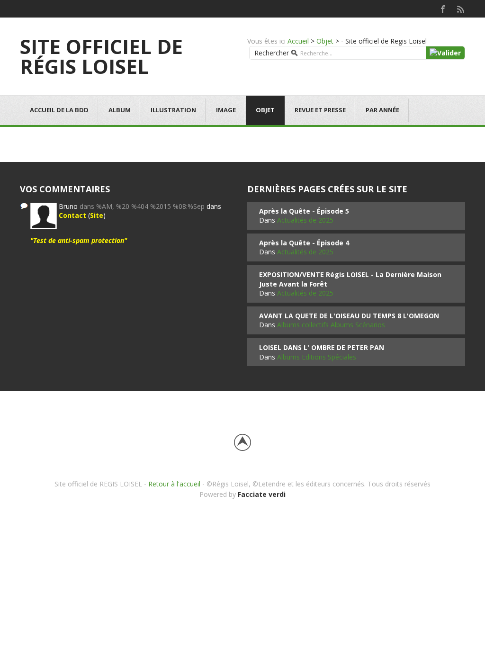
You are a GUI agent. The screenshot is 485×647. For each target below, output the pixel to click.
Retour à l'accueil (174, 483)
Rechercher (271, 52)
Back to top (242, 442)
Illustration (173, 110)
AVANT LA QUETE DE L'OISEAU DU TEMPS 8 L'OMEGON (349, 315)
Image (226, 110)
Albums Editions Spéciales (316, 356)
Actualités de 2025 (305, 220)
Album (119, 110)
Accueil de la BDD (59, 110)
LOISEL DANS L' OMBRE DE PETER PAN (321, 347)
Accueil (298, 40)
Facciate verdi (262, 494)
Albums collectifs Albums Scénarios (331, 324)
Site (96, 215)
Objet (324, 40)
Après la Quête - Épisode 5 (304, 211)
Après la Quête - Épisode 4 (304, 242)
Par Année (382, 110)
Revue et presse (320, 110)
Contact (72, 215)
